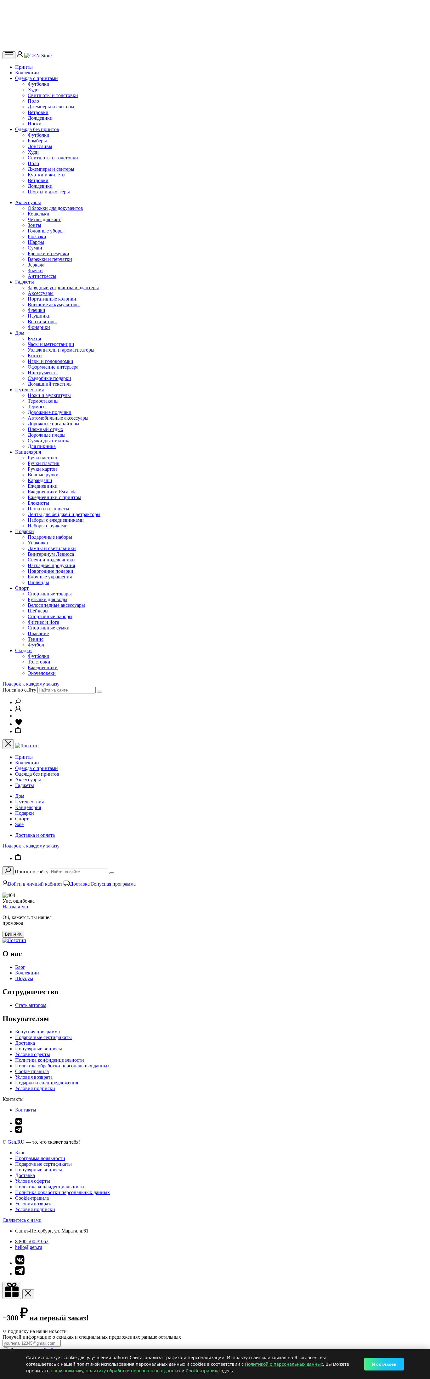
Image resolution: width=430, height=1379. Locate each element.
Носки (35, 123)
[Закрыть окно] (12, 1290)
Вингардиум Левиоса (51, 554)
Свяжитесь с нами (22, 1220)
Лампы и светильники (52, 548)
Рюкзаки (37, 236)
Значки (35, 270)
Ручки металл (42, 457)
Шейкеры (38, 610)
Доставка (80, 884)
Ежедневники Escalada (52, 491)
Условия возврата (34, 1077)
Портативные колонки (52, 299)
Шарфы (36, 242)
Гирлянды (38, 582)
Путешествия (29, 389)
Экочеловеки (42, 673)
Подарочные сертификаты (43, 1037)
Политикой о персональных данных (284, 1364)
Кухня (34, 338)
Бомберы (37, 140)
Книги (35, 355)
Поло (33, 101)
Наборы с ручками (48, 525)
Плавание (38, 633)
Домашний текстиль (49, 384)
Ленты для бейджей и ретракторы (64, 514)
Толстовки (39, 661)
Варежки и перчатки (50, 259)
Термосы (37, 406)
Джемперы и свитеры (51, 106)
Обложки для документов (55, 208)
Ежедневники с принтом (54, 497)
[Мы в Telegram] (18, 1131)
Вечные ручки (43, 474)
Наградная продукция (51, 565)
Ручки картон (42, 469)
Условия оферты (32, 1054)
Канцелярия (28, 452)
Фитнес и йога (43, 622)
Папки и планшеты (48, 508)
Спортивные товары (50, 593)
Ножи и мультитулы (49, 395)
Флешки (36, 310)
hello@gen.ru (28, 1247)
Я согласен (384, 1364)
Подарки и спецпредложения (46, 1082)
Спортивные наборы (50, 616)
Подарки (24, 531)
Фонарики (39, 327)
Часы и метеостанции (51, 344)
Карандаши (40, 480)
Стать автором (30, 1005)
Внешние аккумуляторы (54, 304)
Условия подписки (35, 1088)
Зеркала (36, 264)
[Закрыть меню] (8, 744)
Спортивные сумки (49, 627)
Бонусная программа (113, 884)
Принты (24, 67)
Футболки (38, 84)
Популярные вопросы (38, 1048)
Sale (19, 824)
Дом (19, 333)
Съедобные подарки (49, 378)
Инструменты (43, 372)
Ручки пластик (43, 463)
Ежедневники (43, 486)
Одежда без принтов (37, 129)
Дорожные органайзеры (53, 423)
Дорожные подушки (49, 412)
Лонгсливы (40, 146)
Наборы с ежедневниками (56, 520)
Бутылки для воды (47, 599)
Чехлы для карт (44, 219)
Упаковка (38, 542)
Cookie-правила (32, 1071)
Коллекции (27, 72)
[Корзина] (18, 731)
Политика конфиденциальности (49, 1060)
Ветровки (38, 112)
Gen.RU (16, 1142)
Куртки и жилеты (46, 174)
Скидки (23, 650)
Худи (33, 89)
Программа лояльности (40, 1158)
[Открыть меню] (9, 55)
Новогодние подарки (50, 571)
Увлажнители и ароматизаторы (61, 350)
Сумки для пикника (49, 440)
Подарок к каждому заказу (31, 684)
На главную (15, 906)
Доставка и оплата (35, 835)
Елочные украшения (50, 576)
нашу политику (67, 1371)
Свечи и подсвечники (51, 559)
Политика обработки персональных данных (62, 1065)
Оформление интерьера (53, 367)
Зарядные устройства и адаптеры (63, 287)
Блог (20, 967)
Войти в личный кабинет (35, 884)
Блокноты (38, 503)
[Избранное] (18, 724)
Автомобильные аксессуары (58, 418)
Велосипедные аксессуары (56, 605)
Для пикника (42, 446)
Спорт (22, 588)
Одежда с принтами (36, 78)
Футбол (36, 644)
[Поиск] (18, 702)
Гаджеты (24, 281)
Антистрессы (42, 276)
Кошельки (38, 213)
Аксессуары (28, 202)
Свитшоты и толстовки (53, 95)
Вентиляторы (42, 321)
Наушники (39, 316)
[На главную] (14, 940)
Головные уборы (46, 230)
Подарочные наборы (50, 537)
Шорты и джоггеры (49, 191)
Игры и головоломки (50, 361)
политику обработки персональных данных (133, 1371)
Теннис (35, 639)
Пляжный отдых (45, 429)
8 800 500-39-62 (31, 1241)
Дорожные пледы (46, 435)
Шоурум (24, 978)
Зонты (34, 225)
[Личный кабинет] (20, 55)
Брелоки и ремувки (48, 253)
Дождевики (40, 118)
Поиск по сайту (19, 689)
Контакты (25, 1109)
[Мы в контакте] (18, 1123)
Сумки (35, 247)
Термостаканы (43, 401)
